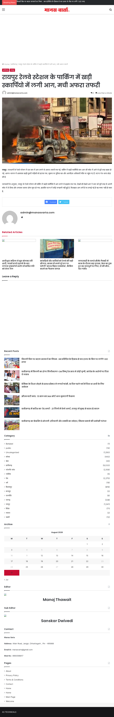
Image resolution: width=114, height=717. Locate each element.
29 (87, 567)
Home (6, 64)
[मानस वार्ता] (57, 9)
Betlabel (9, 444)
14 (72, 555)
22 (87, 561)
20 (57, 561)
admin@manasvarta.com (17, 93)
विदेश (7, 508)
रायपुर (12, 70)
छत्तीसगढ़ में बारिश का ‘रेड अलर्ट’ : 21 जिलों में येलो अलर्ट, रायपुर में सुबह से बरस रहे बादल (60, 408)
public (8, 448)
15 (87, 555)
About (8, 671)
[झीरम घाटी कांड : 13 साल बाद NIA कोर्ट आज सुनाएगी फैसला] (11, 400)
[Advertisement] (57, 40)
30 (102, 567)
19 (42, 561)
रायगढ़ (8, 500)
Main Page (10, 697)
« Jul (6, 579)
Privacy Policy (12, 675)
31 (12, 573)
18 (27, 561)
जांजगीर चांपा (10, 470)
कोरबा (8, 457)
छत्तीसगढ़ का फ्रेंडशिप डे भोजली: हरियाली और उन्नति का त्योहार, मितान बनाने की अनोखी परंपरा (64, 421)
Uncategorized (12, 452)
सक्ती (8, 517)
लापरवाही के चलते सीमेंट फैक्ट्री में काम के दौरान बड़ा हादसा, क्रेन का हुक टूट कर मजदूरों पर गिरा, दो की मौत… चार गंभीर (95, 264)
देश (7, 478)
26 (42, 567)
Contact (9, 684)
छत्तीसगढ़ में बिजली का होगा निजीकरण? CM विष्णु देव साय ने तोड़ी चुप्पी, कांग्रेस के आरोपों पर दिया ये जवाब (52, 1)
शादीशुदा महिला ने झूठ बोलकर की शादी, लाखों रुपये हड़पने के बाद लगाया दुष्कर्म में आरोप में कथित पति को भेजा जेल (18, 264)
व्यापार (8, 513)
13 (57, 555)
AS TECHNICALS (9, 712)
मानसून (8, 491)
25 (27, 567)
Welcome (10, 701)
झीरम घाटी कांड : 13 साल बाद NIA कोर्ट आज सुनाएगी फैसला (48, 396)
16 (102, 555)
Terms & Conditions (14, 680)
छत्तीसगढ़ (14, 64)
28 (72, 567)
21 (72, 561)
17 (12, 561)
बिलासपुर (9, 487)
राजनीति (9, 495)
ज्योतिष (8, 474)
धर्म (7, 482)
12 (42, 555)
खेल (7, 461)
